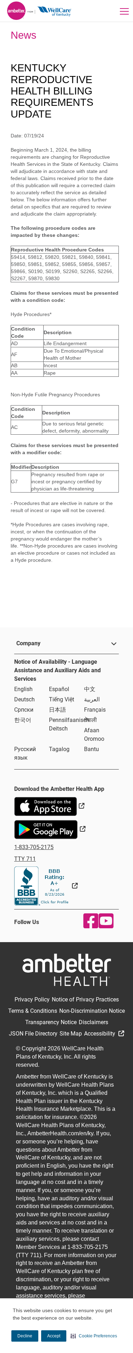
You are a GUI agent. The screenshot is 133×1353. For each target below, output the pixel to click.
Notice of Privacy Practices (85, 999)
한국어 (22, 720)
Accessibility (100, 1033)
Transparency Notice (51, 1022)
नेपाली (90, 720)
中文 (89, 689)
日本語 (57, 709)
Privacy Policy (32, 999)
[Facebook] (89, 920)
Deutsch (24, 699)
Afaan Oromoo (94, 734)
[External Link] (45, 886)
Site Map (71, 1033)
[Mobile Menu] (124, 11)
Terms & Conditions (32, 1010)
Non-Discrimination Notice (92, 1010)
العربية (92, 699)
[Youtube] (104, 920)
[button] (93, 1336)
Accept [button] (53, 1335)
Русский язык (25, 753)
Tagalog (59, 749)
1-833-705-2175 (34, 847)
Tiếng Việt (61, 699)
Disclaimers (93, 1022)
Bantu (91, 749)
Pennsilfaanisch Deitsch (69, 724)
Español (59, 689)
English (23, 689)
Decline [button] (24, 1335)
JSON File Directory (33, 1033)
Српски (23, 709)
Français (95, 709)
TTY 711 (25, 858)
